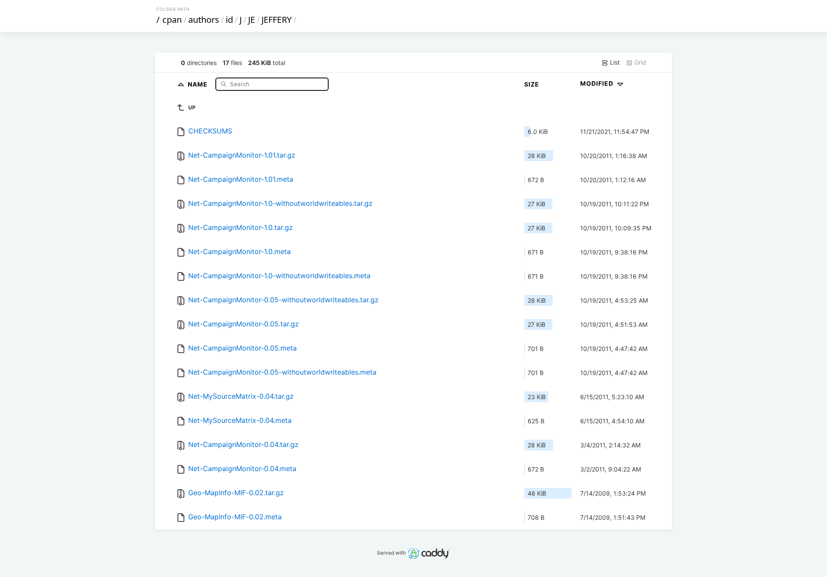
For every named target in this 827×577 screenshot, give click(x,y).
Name (198, 83)
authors (203, 19)
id (229, 19)
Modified (597, 83)
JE (251, 19)
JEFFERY (276, 19)
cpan (172, 19)
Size (531, 84)
